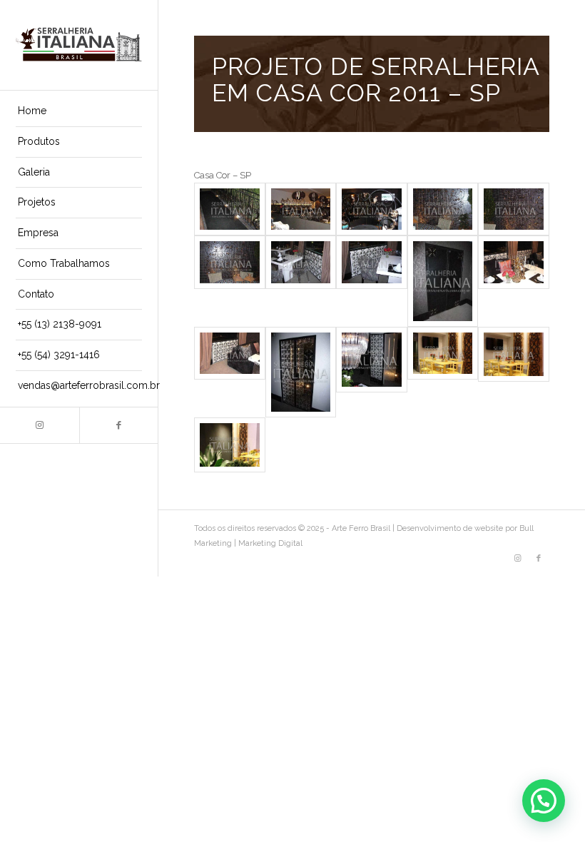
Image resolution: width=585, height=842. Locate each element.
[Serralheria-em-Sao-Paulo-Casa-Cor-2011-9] (443, 280)
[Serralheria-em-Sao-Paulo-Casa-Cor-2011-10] (513, 280)
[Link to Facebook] (118, 425)
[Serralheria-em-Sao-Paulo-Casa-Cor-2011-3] (371, 209)
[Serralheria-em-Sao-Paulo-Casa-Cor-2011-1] (229, 209)
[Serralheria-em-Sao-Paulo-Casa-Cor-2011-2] (301, 209)
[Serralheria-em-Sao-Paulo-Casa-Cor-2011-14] (443, 372)
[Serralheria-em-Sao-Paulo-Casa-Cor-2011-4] (443, 209)
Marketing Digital (270, 543)
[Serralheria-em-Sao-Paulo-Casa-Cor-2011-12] (301, 372)
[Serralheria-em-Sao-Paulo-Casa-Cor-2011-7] (301, 280)
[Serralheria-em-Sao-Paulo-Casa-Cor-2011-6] (229, 280)
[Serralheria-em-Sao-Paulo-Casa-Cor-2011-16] (229, 444)
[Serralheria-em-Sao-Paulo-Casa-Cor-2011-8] (371, 280)
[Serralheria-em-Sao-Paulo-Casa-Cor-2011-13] (371, 372)
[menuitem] (79, 111)
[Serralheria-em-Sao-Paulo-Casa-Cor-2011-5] (513, 209)
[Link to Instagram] (39, 425)
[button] (543, 800)
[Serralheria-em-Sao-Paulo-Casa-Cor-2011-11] (229, 372)
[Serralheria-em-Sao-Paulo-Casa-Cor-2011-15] (513, 372)
